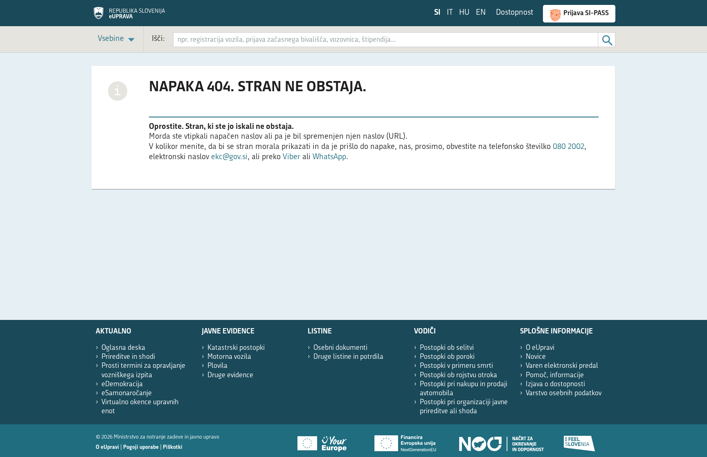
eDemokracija (122, 384)
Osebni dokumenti (340, 347)
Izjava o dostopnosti (555, 384)
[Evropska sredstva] (579, 440)
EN (481, 13)
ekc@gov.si (229, 157)
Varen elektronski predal (562, 365)
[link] (117, 39)
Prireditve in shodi (128, 356)
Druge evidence (230, 375)
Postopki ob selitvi (447, 347)
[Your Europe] (325, 440)
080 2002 (568, 147)
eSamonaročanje (126, 393)
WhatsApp (329, 157)
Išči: (158, 39)
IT (450, 13)
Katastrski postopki (236, 347)
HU (464, 13)
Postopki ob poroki (447, 356)
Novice (536, 356)
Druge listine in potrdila (348, 356)
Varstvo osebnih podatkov (563, 393)
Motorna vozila (229, 356)
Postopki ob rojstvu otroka (458, 375)
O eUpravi (540, 347)
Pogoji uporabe (141, 447)
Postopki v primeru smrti (456, 365)
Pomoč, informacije (555, 375)
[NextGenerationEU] (406, 440)
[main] (353, 132)
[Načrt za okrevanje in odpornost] (501, 440)
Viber (292, 157)
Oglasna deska (123, 347)
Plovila (217, 365)
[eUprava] (129, 16)
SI (437, 13)
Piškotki (172, 447)
